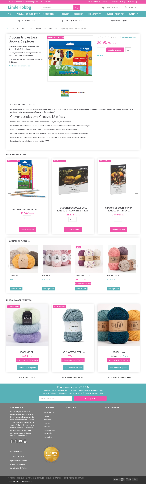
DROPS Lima (119, 352)
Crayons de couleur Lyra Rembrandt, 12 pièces (118, 209)
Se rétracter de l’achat (18, 468)
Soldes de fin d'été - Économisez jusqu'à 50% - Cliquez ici (30, 2)
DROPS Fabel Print (83, 276)
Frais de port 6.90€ (28, 377)
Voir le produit (16, 289)
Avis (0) (32, 104)
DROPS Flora (113, 276)
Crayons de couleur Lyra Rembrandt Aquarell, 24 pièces (73, 209)
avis (113, 37)
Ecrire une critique (129, 37)
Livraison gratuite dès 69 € (74, 21)
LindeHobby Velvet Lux (73, 352)
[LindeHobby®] (20, 6)
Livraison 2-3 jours (120, 21)
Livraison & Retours (110, 2)
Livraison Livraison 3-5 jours (120, 377)
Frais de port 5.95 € (28, 21)
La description (17, 104)
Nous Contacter (93, 2)
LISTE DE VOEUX (112, 7)
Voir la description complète (20, 66)
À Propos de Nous (127, 2)
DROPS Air (14, 276)
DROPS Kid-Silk (27, 352)
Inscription (90, 398)
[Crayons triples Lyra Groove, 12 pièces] (70, 58)
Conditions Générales (74, 478)
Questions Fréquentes (18, 461)
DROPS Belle (48, 276)
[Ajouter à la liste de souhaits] (128, 49)
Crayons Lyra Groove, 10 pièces (27, 209)
